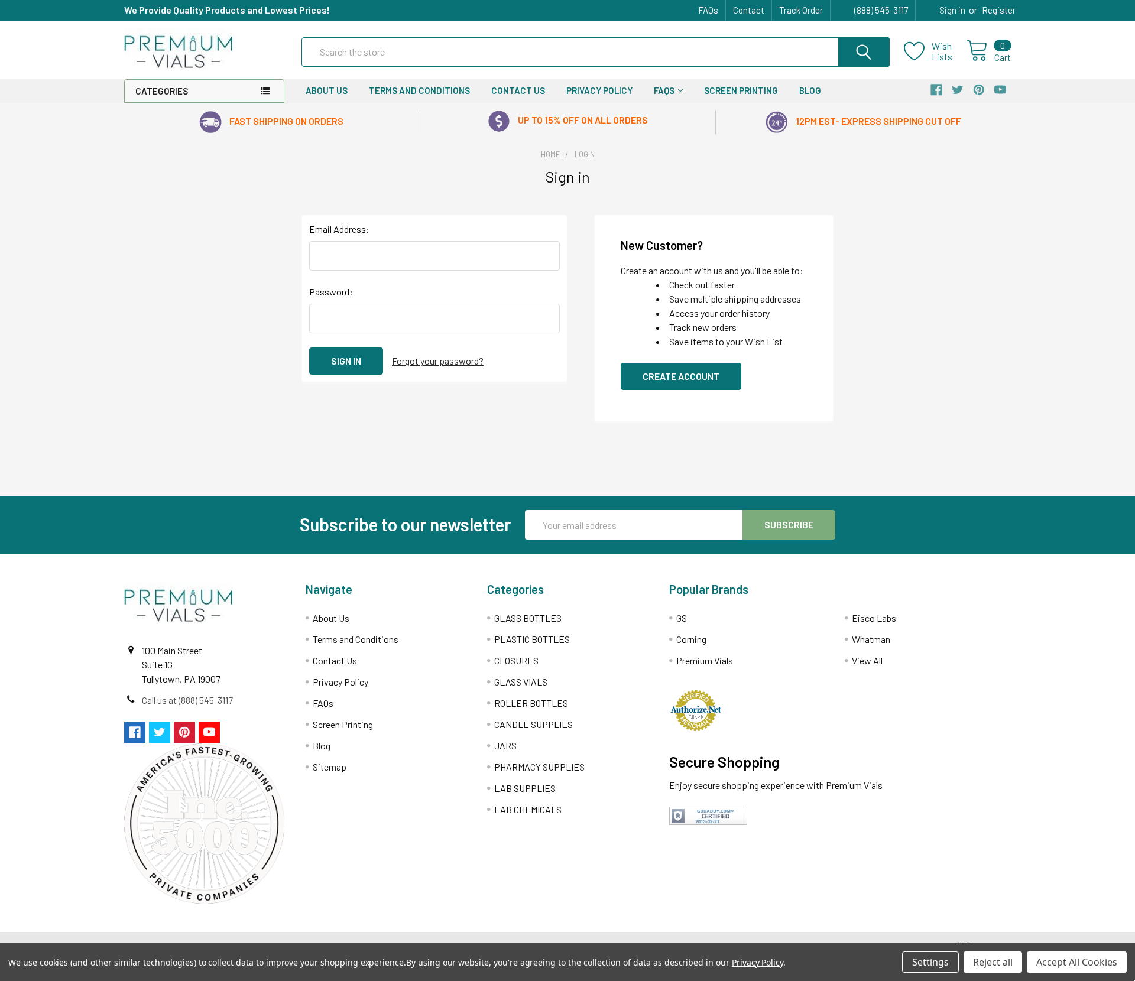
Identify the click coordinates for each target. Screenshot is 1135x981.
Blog (810, 90)
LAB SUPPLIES (525, 788)
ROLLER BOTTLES (531, 703)
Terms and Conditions (419, 90)
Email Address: (339, 229)
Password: (331, 291)
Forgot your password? (438, 360)
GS (681, 617)
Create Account (681, 376)
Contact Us (518, 90)
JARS (505, 745)
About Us (327, 90)
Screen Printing (741, 90)
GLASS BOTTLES (528, 617)
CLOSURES (516, 660)
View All (867, 660)
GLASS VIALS (520, 681)
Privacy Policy (599, 90)
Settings (930, 962)
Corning (691, 639)
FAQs (708, 10)
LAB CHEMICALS (528, 809)
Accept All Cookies (1076, 962)
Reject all (993, 962)
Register (999, 10)
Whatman (871, 639)
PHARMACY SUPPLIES (539, 766)
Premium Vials (704, 660)
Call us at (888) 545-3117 (187, 700)
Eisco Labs (874, 617)
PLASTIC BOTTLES (532, 639)
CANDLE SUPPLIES (533, 724)
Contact (748, 10)
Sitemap (329, 766)
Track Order (801, 10)
